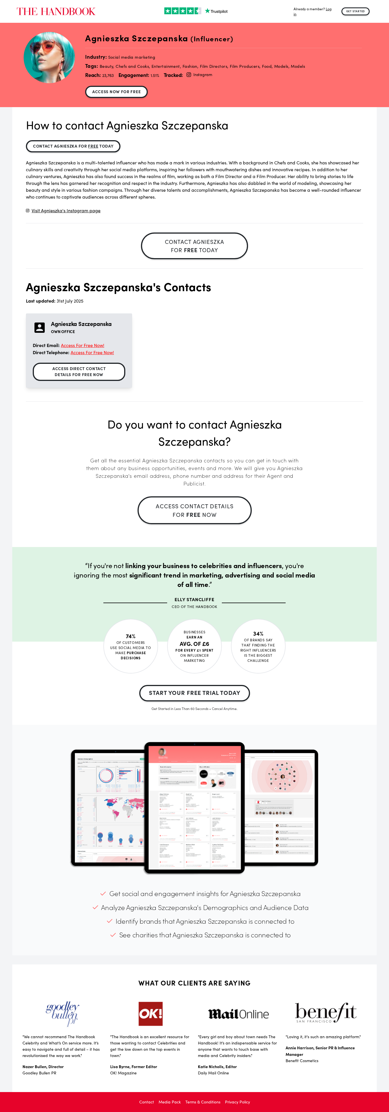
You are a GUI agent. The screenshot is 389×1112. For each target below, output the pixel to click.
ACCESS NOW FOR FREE (116, 91)
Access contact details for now (195, 510)
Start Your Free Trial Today (194, 692)
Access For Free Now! (82, 345)
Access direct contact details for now (79, 371)
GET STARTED (355, 11)
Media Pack (170, 1102)
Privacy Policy (237, 1102)
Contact (146, 1102)
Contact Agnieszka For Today (73, 146)
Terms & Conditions (202, 1102)
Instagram (202, 74)
